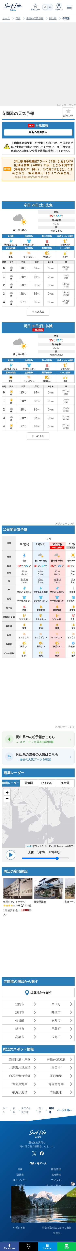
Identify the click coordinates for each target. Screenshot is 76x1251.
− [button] (7, 798)
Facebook (9, 1248)
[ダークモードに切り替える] (47, 7)
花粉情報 (56, 1174)
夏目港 (56, 1067)
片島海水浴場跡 (19, 1067)
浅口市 (19, 1012)
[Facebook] (42, 1153)
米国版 (56, 1233)
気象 (18, 18)
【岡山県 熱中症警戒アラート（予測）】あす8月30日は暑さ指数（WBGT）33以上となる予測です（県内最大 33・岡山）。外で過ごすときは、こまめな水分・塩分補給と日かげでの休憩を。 (38, 169)
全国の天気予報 (34, 18)
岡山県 (53, 18)
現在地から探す (41, 992)
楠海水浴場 (19, 1092)
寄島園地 (56, 1092)
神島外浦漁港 (56, 1059)
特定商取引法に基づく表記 (56, 1227)
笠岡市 (19, 1004)
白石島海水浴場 (19, 1076)
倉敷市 (56, 1020)
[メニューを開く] (69, 7)
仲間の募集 (19, 1227)
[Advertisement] (38, 66)
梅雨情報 (56, 1169)
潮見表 (20, 1174)
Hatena (47, 1248)
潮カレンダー (20, 1180)
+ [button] (7, 792)
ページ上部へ (65, 1110)
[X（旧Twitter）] (34, 1153)
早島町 (56, 1028)
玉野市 (56, 1037)
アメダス (56, 1180)
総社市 (19, 1028)
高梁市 (19, 1037)
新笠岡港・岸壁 (19, 1059)
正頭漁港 (56, 1076)
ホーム (6, 18)
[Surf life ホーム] (13, 7)
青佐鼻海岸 (19, 1084)
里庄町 (56, 1004)
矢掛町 (19, 1020)
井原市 (56, 1012)
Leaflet (29, 846)
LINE (66, 1248)
